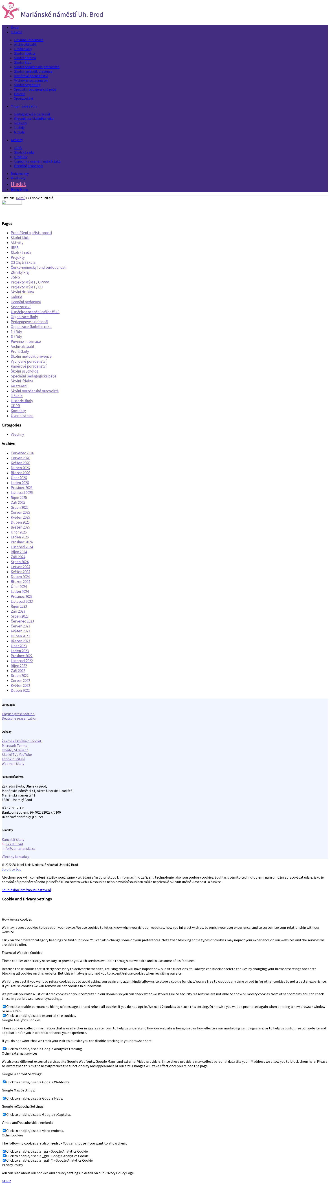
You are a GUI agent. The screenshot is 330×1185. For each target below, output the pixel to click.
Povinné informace (26, 341)
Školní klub (20, 237)
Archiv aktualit (22, 346)
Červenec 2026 (22, 453)
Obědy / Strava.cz (15, 750)
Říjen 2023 (19, 606)
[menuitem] (169, 27)
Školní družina (22, 292)
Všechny (17, 434)
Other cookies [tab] (12, 1135)
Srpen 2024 (20, 561)
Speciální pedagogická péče (33, 376)
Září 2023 (18, 611)
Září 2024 (18, 556)
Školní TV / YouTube (17, 754)
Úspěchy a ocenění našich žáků (35, 311)
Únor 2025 (19, 532)
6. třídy (16, 336)
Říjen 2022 (19, 665)
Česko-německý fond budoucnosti (38, 267)
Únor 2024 (19, 586)
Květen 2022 (20, 685)
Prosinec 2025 (22, 487)
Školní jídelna (22, 381)
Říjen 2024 (19, 551)
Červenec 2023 (22, 621)
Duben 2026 (20, 467)
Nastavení (43, 890)
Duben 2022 (20, 690)
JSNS (15, 277)
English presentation (18, 714)
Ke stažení (19, 386)
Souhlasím (10, 890)
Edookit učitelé (13, 759)
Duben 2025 (20, 522)
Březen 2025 (20, 527)
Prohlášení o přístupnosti (31, 232)
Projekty (18, 257)
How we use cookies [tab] (17, 919)
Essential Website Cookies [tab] (22, 952)
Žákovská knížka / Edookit (22, 741)
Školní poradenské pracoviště (35, 390)
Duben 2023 (20, 636)
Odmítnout (26, 890)
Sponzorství (21, 306)
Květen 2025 (20, 517)
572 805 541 (14, 844)
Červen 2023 (20, 626)
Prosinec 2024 (22, 542)
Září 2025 (18, 502)
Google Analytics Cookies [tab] (21, 1020)
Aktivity (17, 242)
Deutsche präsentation (19, 718)
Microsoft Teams (14, 745)
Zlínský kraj (20, 272)
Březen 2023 (20, 640)
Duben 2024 (20, 576)
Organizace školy (24, 316)
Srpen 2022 (20, 675)
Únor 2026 (19, 477)
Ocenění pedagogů (26, 301)
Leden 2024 (20, 591)
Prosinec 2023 (22, 596)
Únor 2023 (19, 645)
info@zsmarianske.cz (18, 848)
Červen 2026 (20, 457)
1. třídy (16, 331)
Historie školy (22, 400)
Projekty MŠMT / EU (27, 287)
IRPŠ (14, 247)
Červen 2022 (20, 680)
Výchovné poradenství (29, 361)
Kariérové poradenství (29, 366)
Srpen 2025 (20, 507)
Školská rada (21, 252)
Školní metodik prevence (31, 356)
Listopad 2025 (22, 492)
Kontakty (18, 410)
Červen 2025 (20, 512)
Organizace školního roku (31, 326)
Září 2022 (18, 670)
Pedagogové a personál (29, 321)
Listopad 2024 (22, 547)
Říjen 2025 (19, 497)
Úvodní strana (22, 415)
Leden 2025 (20, 537)
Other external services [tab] (19, 1053)
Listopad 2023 (22, 601)
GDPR (15, 405)
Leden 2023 (20, 650)
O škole (17, 395)
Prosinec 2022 (22, 655)
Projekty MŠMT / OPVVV (30, 282)
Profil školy (20, 351)
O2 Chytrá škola (23, 262)
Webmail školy (13, 763)
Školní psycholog (24, 371)
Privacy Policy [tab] (12, 1165)
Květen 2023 (20, 631)
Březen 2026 (20, 472)
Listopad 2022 (22, 660)
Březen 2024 (20, 581)
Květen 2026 (20, 462)
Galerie (16, 297)
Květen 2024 (20, 571)
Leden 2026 (20, 482)
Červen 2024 (20, 566)
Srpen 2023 (20, 616)
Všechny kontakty (15, 856)
